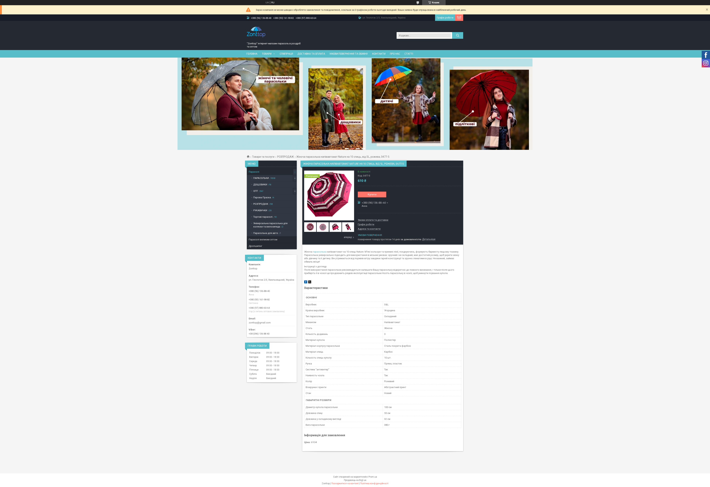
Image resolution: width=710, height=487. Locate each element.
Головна (251, 53)
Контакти (379, 53)
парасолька (319, 251)
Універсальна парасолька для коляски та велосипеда (270, 225)
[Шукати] (457, 35)
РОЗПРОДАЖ (285, 156)
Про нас (395, 53)
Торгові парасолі (263, 216)
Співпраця (286, 53)
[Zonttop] (256, 32)
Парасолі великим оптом (263, 239)
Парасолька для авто (265, 233)
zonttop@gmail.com (260, 322)
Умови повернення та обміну (348, 53)
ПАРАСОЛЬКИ (261, 178)
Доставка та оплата (311, 53)
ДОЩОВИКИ (260, 184)
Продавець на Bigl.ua (355, 480)
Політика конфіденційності (374, 483)
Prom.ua (372, 477)
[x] (309, 282)
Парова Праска (262, 197)
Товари (266, 53)
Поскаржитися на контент (345, 483)
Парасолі (254, 171)
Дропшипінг (255, 246)
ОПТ (255, 191)
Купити (372, 194)
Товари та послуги (263, 156)
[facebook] (305, 282)
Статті (409, 53)
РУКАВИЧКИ (260, 210)
